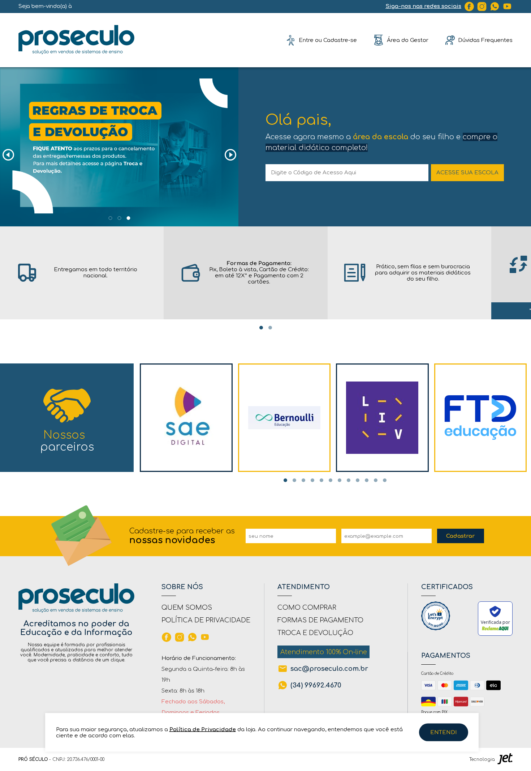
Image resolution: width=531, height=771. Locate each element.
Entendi (443, 732)
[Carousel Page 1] (110, 218)
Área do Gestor (407, 40)
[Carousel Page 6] (330, 480)
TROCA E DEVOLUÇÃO (315, 632)
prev (8, 155)
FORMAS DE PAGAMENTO (320, 620)
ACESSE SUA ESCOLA (467, 173)
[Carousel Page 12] (385, 480)
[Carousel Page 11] (375, 480)
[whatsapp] (495, 6)
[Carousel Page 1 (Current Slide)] (261, 327)
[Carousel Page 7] (339, 480)
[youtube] (507, 6)
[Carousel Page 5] (321, 480)
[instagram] (482, 6)
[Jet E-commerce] (505, 759)
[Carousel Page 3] (303, 480)
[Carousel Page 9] (357, 480)
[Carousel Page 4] (312, 480)
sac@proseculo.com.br (329, 668)
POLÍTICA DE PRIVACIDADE (205, 620)
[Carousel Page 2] (119, 218)
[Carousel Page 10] (366, 480)
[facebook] (469, 6)
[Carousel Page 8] (348, 480)
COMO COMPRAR (306, 607)
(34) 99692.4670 (315, 685)
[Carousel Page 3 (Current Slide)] (128, 218)
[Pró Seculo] (76, 40)
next (230, 155)
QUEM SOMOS (186, 607)
